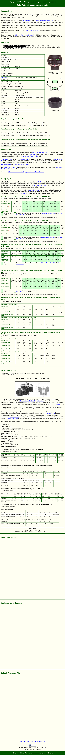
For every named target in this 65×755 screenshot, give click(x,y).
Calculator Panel (7, 159)
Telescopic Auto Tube (39, 185)
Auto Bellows (27, 20)
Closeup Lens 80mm (12, 418)
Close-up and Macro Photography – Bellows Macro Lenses (26, 172)
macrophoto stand (14, 417)
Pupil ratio (4, 77)
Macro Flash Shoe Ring (11, 167)
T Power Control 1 (22, 159)
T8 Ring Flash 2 (6, 164)
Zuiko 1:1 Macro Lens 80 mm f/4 (24, 35)
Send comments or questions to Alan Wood (32, 741)
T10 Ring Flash (50, 413)
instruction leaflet (34, 190)
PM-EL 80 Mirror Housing (39, 152)
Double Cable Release (31, 30)
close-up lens (33, 154)
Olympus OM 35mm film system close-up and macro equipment (33, 2)
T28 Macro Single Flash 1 (21, 164)
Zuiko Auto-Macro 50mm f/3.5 (48, 213)
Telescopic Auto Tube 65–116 (44, 20)
